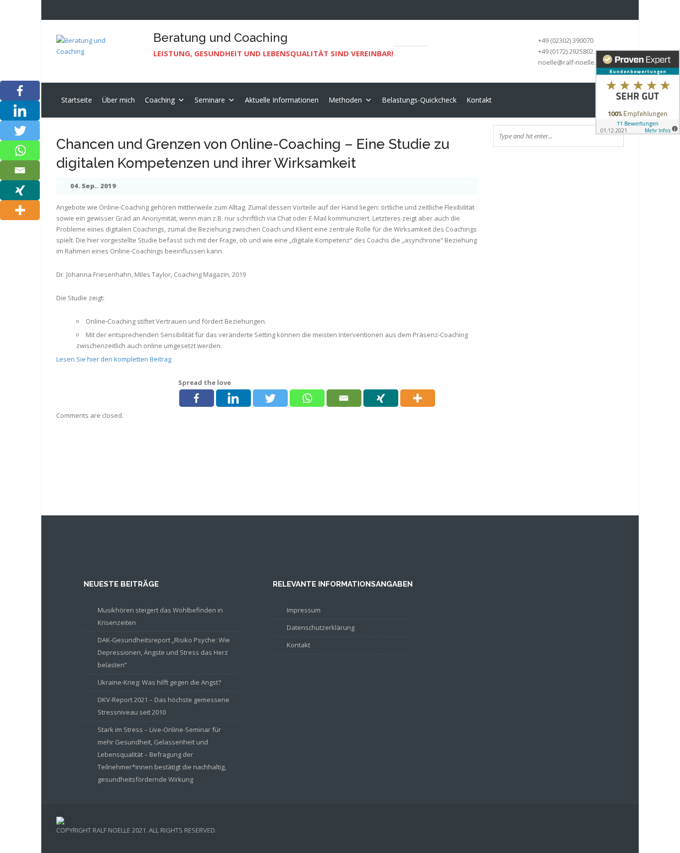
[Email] (344, 398)
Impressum (304, 610)
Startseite (76, 100)
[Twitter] (270, 398)
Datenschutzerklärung (320, 627)
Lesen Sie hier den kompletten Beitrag (113, 359)
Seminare (210, 100)
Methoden (345, 100)
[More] (417, 398)
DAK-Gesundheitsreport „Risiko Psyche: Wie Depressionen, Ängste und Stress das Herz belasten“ (164, 652)
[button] (180, 100)
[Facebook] (196, 398)
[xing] (380, 398)
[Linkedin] (233, 398)
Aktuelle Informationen (282, 100)
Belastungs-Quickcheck (419, 100)
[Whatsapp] (307, 398)
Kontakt (479, 100)
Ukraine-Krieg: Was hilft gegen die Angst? (159, 682)
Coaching (160, 100)
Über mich (118, 100)
